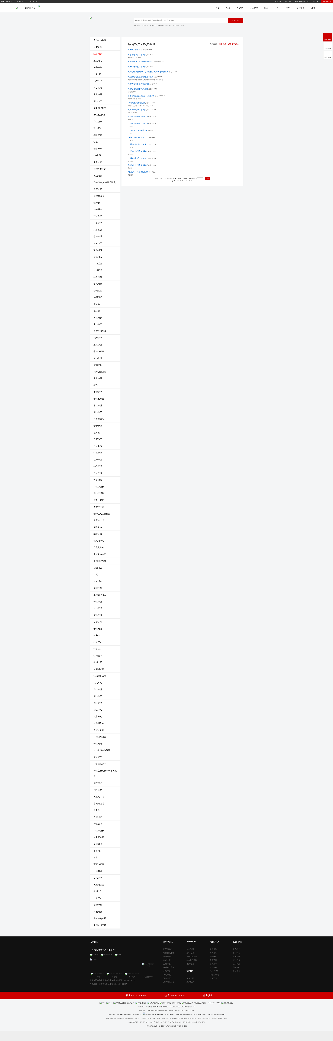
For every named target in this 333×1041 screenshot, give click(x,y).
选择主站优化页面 (102, 514)
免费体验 (213, 949)
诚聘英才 (213, 964)
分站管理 (98, 601)
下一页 (185, 178)
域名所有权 (99, 500)
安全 (288, 8)
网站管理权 (99, 487)
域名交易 (98, 135)
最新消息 (288, 1)
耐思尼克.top (190, 1007)
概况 (96, 385)
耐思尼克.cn (181, 1007)
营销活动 (98, 263)
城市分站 (98, 534)
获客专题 (167, 975)
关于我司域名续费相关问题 (139, 84)
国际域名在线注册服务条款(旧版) (141, 96)
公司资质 (236, 971)
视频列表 (98, 175)
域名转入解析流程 (135, 50)
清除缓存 (98, 757)
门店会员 (98, 446)
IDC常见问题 (99, 115)
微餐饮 (97, 432)
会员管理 (98, 223)
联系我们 (236, 949)
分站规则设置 (100, 737)
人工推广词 (99, 797)
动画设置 (98, 290)
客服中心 (236, 953)
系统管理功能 (100, 331)
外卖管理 (98, 466)
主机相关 (98, 61)
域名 (266, 8)
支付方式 (278, 1)
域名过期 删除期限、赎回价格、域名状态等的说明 (148, 72)
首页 (218, 8)
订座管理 (98, 453)
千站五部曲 (99, 399)
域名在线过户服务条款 (137, 110)
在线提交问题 (100, 918)
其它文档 (98, 88)
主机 (277, 8)
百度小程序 (99, 864)
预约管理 (98, 358)
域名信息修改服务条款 (137, 67)
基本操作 (98, 148)
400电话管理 (192, 960)
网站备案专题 (100, 169)
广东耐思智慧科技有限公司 (102, 950)
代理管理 (98, 338)
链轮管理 (98, 615)
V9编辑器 (98, 297)
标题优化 (98, 824)
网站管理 (98, 689)
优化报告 (98, 581)
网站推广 (98, 101)
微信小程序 (99, 351)
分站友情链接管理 (102, 750)
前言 (96, 857)
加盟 (313, 8)
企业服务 (300, 8)
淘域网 (155, 1007)
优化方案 (98, 683)
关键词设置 (99, 669)
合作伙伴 (213, 956)
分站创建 (98, 871)
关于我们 (94, 942)
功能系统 (98, 209)
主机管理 (168, 25)
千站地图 (98, 629)
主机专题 (167, 964)
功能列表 (98, 568)
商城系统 (98, 216)
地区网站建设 (168, 982)
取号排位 (98, 459)
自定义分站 (99, 547)
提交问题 (236, 964)
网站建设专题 (168, 967)
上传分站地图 (100, 554)
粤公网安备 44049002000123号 (164, 1014)
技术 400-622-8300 (174, 995)
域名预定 (190, 982)
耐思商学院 (167, 949)
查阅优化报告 (100, 561)
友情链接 (98, 622)
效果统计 (98, 635)
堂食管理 (98, 426)
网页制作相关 (100, 108)
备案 (182, 25)
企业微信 (208, 995)
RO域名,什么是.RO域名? (138, 172)
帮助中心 (98, 365)
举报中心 (236, 967)
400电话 (97, 155)
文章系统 (98, 230)
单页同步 (98, 851)
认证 (96, 142)
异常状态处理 (100, 764)
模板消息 (98, 480)
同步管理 (98, 703)
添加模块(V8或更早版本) (105, 182)
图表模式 (98, 783)
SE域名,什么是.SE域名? (137, 158)
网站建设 (161, 25)
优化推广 (98, 243)
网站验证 (98, 412)
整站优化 (98, 817)
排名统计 (98, 649)
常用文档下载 (100, 925)
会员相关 (98, 257)
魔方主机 (176, 25)
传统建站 (254, 8)
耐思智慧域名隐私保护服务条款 (140, 61)
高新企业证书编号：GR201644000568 (207, 1003)
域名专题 (167, 960)
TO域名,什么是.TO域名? (138, 123)
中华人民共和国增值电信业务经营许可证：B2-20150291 (113, 980)
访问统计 (98, 656)
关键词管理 (99, 885)
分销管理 (98, 270)
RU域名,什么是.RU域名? (138, 165)
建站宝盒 (145, 25)
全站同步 (98, 844)
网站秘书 (98, 121)
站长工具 (213, 978)
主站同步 (98, 317)
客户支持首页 (100, 40)
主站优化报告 (100, 595)
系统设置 (98, 189)
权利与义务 (214, 971)
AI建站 (240, 8)
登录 (314, 1)
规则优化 (98, 891)
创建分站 (98, 527)
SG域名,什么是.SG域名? (138, 151)
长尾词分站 (99, 541)
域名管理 (190, 949)
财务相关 (98, 74)
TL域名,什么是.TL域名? (137, 130)
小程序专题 (167, 971)
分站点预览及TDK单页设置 (105, 774)
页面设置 (98, 162)
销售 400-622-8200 (302, 1)
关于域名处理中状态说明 (138, 89)
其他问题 (98, 912)
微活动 (97, 304)
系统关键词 (99, 803)
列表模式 (98, 790)
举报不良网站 (176, 1003)
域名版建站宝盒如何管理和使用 (140, 77)
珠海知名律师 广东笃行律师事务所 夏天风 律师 (170, 1026)
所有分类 (98, 47)
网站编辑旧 (99, 196)
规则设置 (98, 662)
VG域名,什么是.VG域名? (138, 116)
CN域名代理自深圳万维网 (216, 1014)
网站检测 (98, 588)
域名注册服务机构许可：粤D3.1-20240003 (191, 1014)
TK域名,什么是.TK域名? (137, 137)
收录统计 (98, 642)
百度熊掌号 (99, 419)
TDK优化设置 (100, 676)
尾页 (190, 178)
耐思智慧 (149, 1007)
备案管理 (190, 964)
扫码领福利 (327, 1)
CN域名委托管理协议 (136, 103)
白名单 (97, 810)
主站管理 (98, 392)
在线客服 (213, 44)
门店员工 (98, 439)
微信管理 (98, 236)
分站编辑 (98, 743)
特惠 (228, 8)
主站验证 (98, 324)
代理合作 (98, 81)
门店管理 (98, 473)
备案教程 (167, 956)
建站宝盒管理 (192, 956)
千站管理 (98, 405)
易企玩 (97, 311)
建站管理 (98, 345)
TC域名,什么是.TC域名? (138, 144)
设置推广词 (99, 507)
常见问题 (98, 94)
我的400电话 (163, 1007)
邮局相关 (98, 67)
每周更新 (213, 953)
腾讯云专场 (214, 975)
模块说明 (98, 277)
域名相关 (98, 54)
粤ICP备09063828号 (124, 1014)
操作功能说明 (100, 372)
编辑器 (97, 203)
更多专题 (167, 978)
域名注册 (153, 25)
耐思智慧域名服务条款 (137, 55)
